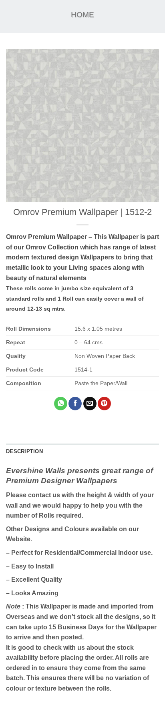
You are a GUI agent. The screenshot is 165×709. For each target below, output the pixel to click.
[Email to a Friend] (90, 403)
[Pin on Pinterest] (104, 403)
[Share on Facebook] (75, 403)
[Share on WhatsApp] (60, 403)
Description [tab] (24, 451)
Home (82, 14)
